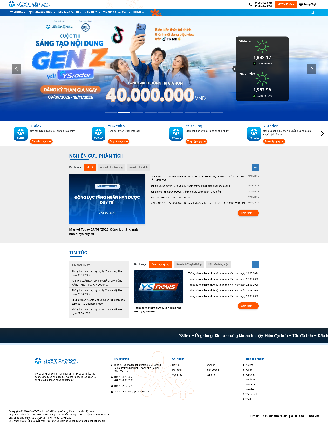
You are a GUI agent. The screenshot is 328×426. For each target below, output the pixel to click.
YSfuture (250, 384)
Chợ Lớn (210, 365)
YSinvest (250, 374)
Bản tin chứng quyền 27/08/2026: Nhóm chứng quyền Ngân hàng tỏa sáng (190, 186)
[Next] (312, 69)
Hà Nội (175, 365)
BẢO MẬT (314, 416)
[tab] (75, 167)
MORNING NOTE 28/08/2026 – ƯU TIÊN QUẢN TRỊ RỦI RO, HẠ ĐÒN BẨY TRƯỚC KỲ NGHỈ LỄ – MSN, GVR (197, 178)
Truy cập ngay (117, 141)
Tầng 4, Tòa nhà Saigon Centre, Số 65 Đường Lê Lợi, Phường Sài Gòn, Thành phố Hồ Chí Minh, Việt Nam (137, 368)
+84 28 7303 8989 (262, 5)
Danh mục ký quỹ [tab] (161, 264)
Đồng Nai (211, 374)
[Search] (312, 12)
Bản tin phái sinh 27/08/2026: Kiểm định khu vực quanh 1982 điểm (185, 191)
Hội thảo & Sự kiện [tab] (218, 264)
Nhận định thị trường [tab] (111, 167)
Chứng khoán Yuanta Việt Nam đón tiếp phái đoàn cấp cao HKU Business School (98, 302)
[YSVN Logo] (29, 4)
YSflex (248, 369)
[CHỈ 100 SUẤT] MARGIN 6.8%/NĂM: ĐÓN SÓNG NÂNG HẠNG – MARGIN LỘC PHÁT (97, 282)
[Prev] (16, 69)
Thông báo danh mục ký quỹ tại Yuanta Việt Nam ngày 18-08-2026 (223, 296)
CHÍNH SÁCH (298, 416)
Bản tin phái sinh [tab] (138, 167)
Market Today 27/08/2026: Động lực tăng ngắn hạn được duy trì (104, 231)
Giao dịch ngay (40, 141)
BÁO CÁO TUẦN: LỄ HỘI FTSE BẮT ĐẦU (170, 197)
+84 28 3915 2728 (123, 386)
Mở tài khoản (286, 4)
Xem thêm (246, 213)
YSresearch (251, 394)
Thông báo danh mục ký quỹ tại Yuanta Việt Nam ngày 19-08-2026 (223, 290)
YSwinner (250, 379)
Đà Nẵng (176, 369)
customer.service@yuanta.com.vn (132, 391)
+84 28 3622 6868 (262, 2)
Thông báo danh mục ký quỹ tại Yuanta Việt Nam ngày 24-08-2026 (223, 284)
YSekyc (249, 365)
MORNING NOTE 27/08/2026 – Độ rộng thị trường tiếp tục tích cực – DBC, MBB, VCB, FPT (197, 203)
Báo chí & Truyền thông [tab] (189, 264)
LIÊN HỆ (254, 416)
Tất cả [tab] (90, 167)
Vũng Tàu (177, 374)
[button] (308, 4)
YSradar (249, 389)
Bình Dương (212, 369)
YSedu (248, 399)
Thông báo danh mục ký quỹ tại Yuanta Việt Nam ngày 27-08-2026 (97, 311)
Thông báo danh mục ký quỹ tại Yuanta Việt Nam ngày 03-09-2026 (97, 273)
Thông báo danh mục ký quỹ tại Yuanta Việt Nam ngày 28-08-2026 (97, 292)
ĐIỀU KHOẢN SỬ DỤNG (275, 416)
